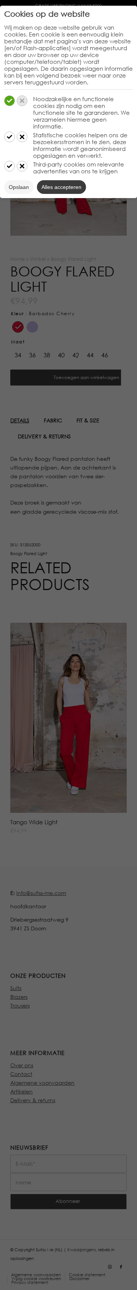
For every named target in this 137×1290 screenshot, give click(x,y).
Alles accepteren (61, 187)
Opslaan (19, 187)
